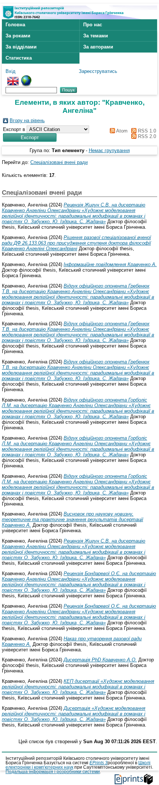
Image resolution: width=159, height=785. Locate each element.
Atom (121, 131)
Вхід (11, 71)
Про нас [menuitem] (92, 24)
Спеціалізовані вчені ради (59, 162)
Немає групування (109, 150)
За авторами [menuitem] (98, 47)
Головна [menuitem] (15, 24)
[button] (30, 137)
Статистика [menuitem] (19, 58)
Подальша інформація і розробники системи (53, 771)
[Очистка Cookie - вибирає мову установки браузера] (26, 78)
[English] (13, 78)
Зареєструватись (98, 71)
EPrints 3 (98, 763)
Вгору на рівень (27, 120)
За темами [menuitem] (95, 35)
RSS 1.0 (146, 131)
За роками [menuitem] (18, 35)
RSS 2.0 (146, 136)
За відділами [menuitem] (21, 47)
